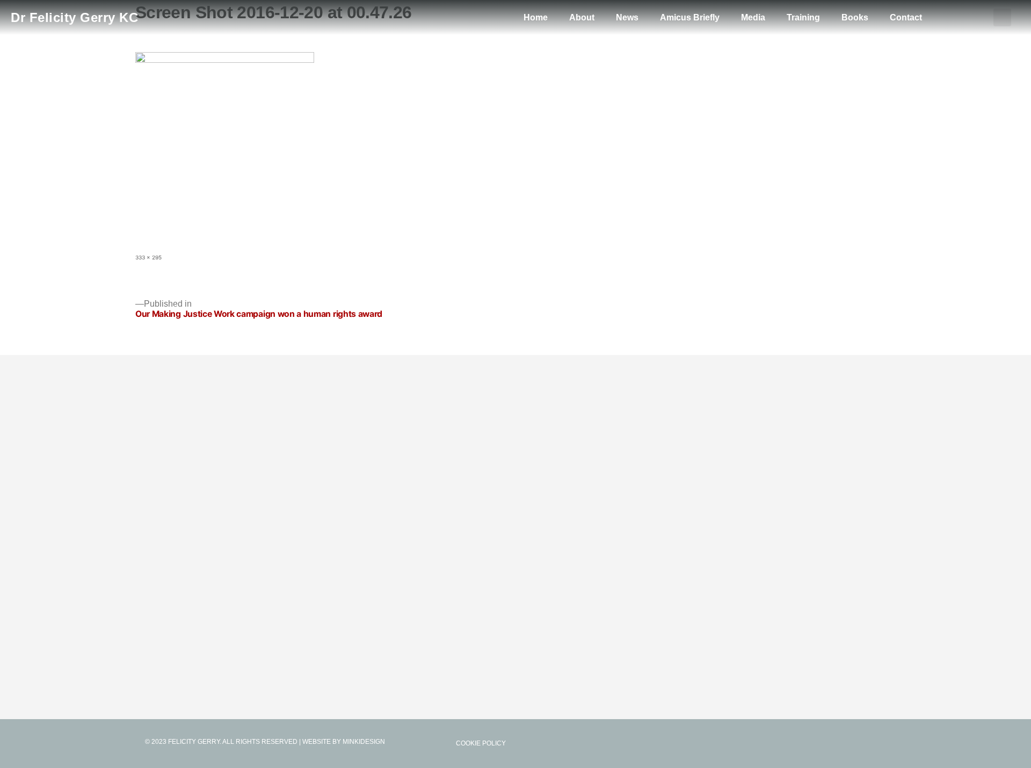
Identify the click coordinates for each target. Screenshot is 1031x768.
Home (536, 17)
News (627, 17)
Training (803, 17)
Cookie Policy (481, 743)
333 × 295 (148, 257)
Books (854, 17)
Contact (906, 17)
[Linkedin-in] (880, 743)
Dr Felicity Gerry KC (74, 17)
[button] (1002, 17)
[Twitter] (858, 743)
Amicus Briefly (690, 17)
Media (753, 17)
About (581, 17)
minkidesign (364, 741)
